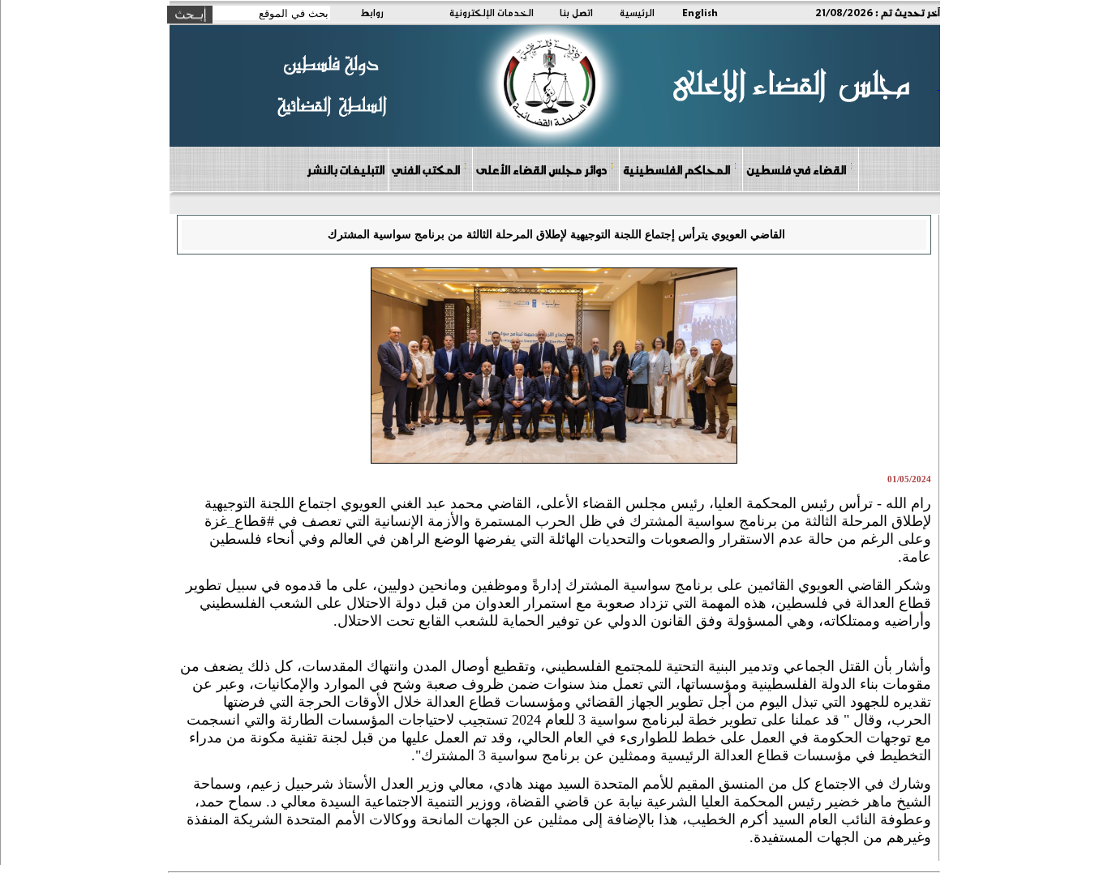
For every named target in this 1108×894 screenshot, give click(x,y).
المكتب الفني (426, 169)
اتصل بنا (576, 12)
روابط (372, 12)
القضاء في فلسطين (796, 169)
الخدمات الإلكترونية (491, 12)
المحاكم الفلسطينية (676, 169)
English (700, 12)
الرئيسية (637, 12)
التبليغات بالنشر (345, 169)
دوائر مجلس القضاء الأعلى (541, 169)
